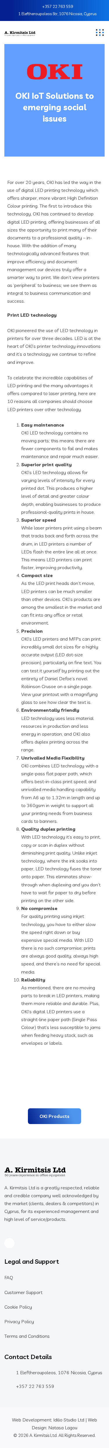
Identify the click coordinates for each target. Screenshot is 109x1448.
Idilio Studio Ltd (68, 1420)
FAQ (8, 1277)
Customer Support (23, 1292)
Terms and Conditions (27, 1336)
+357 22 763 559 (57, 6)
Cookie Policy (18, 1307)
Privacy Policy (19, 1321)
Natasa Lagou (62, 1428)
